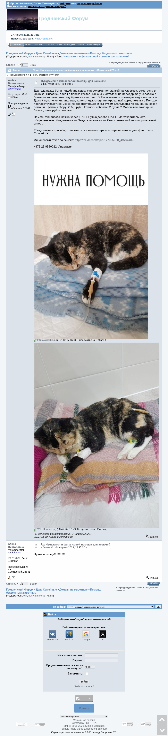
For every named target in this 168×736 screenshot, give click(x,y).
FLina (50, 56)
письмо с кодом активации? (47, 6)
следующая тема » (148, 62)
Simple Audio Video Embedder (78, 728)
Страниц (11, 65)
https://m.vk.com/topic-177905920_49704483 (104, 140)
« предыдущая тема (122, 62)
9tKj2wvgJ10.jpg (45, 340)
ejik (25, 56)
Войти (81, 44)
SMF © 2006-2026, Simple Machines (84, 725)
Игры (59, 44)
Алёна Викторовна (16, 82)
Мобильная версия (84, 720)
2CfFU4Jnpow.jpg (46, 529)
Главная (17, 44)
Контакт (84, 708)
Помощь (50, 44)
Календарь (69, 44)
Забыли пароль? (84, 686)
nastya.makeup (36, 56)
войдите (65, 3)
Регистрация (93, 44)
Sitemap (102, 728)
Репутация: (14, 94)
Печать (154, 66)
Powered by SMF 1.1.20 (84, 723)
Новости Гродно (34, 44)
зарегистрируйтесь (89, 3)
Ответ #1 (48, 547)
